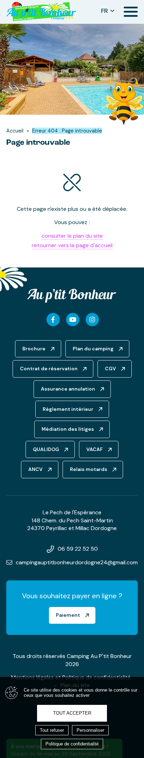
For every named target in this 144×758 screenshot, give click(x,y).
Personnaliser (90, 730)
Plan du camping (93, 348)
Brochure (33, 348)
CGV (110, 368)
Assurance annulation (68, 389)
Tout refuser (52, 730)
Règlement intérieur (68, 409)
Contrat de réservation (49, 368)
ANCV (35, 469)
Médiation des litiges (68, 429)
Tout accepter (72, 713)
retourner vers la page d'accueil (72, 245)
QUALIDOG (46, 449)
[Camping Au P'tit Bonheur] (41, 12)
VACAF (94, 449)
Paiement (68, 615)
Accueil (14, 131)
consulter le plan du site (72, 235)
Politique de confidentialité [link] (72, 743)
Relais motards (88, 469)
